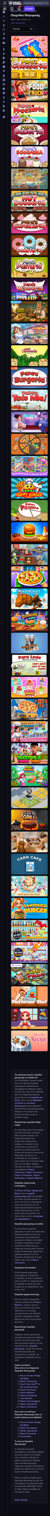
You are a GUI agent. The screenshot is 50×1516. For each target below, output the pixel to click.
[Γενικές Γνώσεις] (4, 67)
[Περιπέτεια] (4, 93)
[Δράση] (4, 71)
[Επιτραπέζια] (4, 75)
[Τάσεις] (4, 25)
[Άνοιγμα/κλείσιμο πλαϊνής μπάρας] (5, 3)
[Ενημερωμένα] (4, 29)
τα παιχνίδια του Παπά (29, 1099)
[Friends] (4, 8)
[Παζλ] (4, 88)
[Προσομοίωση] (4, 97)
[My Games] (11, 8)
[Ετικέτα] (4, 117)
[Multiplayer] (4, 38)
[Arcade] (4, 49)
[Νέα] (4, 21)
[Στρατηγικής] (4, 106)
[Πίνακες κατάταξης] (4, 42)
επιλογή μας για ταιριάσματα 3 (29, 1217)
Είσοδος (29, 8)
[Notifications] (19, 8)
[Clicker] (4, 53)
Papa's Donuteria (28, 1406)
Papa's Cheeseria (28, 1381)
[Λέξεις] (4, 80)
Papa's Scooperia (23, 1175)
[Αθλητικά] (4, 62)
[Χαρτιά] (4, 110)
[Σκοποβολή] (4, 102)
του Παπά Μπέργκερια (25, 1104)
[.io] (4, 58)
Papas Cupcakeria (28, 1404)
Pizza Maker (25, 1436)
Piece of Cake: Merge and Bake (30, 1377)
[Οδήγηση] (4, 84)
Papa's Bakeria (35, 1178)
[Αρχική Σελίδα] (4, 12)
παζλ (29, 1196)
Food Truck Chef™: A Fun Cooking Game (30, 1385)
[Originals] (4, 34)
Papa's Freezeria (34, 1172)
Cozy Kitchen (26, 1398)
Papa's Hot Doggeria (30, 1401)
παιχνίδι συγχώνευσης (25, 1195)
